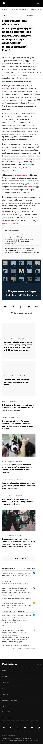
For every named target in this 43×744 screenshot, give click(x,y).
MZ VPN (5, 706)
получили (31, 187)
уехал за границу (10, 223)
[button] (38, 3)
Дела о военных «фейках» (19, 9)
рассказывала (21, 175)
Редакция (5, 682)
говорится (29, 78)
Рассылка (5, 694)
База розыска (7, 717)
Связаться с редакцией (23, 313)
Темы (4, 670)
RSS (5, 688)
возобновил (7, 88)
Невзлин (5, 9)
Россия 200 (6, 712)
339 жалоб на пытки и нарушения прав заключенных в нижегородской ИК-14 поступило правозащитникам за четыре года (22, 250)
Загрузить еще (19, 558)
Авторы (4, 676)
